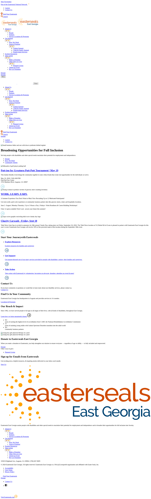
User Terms (8, 470)
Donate (7, 159)
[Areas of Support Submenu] (11, 46)
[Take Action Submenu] (7, 58)
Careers (7, 8)
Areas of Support (14, 44)
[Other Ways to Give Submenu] (11, 64)
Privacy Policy (9, 472)
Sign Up (3, 364)
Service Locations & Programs (19, 36)
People (11, 33)
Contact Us (8, 10)
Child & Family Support (21, 50)
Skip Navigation (6, 2)
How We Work (14, 42)
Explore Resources (11, 54)
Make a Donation (14, 60)
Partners (11, 35)
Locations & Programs (8, 302)
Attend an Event (14, 67)
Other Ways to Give (15, 61)
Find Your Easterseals (10, 14)
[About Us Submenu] (7, 31)
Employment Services (20, 52)
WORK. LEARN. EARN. (14, 194)
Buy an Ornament (15, 69)
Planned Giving (18, 65)
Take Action (9, 56)
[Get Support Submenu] (7, 40)
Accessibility (9, 468)
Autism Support (18, 48)
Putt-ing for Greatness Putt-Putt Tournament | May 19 (29, 170)
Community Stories (11, 162)
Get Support (9, 38)
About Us (8, 29)
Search (5, 17)
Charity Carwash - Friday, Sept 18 (19, 220)
